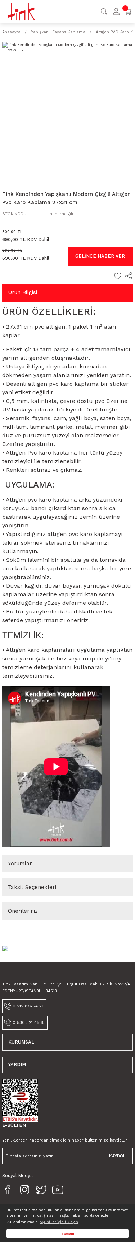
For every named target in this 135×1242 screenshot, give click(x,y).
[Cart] (128, 11)
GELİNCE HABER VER (100, 256)
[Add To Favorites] (117, 276)
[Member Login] (116, 11)
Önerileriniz (23, 911)
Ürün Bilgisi (22, 292)
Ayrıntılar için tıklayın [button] (59, 1222)
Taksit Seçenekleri (32, 887)
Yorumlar (20, 863)
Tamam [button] (67, 1234)
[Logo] (21, 11)
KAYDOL (117, 1155)
